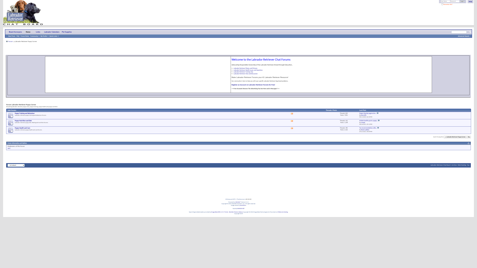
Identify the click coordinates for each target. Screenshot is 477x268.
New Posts (11, 36)
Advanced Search (463, 36)
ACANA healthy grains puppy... (368, 120)
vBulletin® (238, 202)
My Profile (43, 36)
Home (28, 32)
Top (469, 137)
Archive (454, 165)
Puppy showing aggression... (368, 113)
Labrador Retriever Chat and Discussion (246, 74)
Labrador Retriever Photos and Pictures (245, 68)
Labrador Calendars (51, 32)
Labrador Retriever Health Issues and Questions (248, 70)
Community (34, 36)
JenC (9, 148)
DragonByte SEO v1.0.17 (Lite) (219, 212)
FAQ (18, 36)
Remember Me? (448, 4)
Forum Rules (25, 36)
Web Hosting (462, 165)
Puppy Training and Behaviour (25, 113)
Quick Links (53, 36)
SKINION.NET (240, 208)
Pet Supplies (67, 32)
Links (38, 32)
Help (470, 1)
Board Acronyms (15, 32)
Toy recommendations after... (368, 128)
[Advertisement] (238, 48)
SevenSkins (243, 205)
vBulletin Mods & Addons (236, 212)
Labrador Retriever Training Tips (243, 72)
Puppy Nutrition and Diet (23, 121)
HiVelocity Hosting (283, 212)
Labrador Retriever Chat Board (441, 165)
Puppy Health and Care (22, 128)
